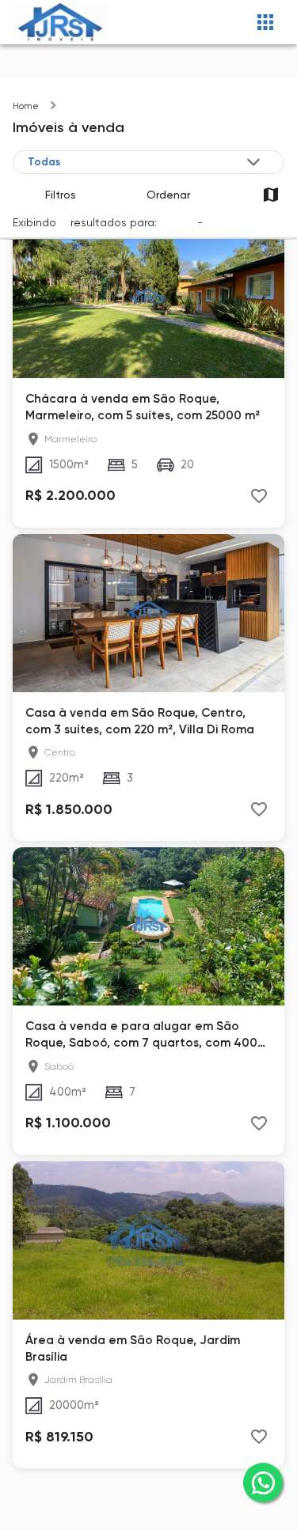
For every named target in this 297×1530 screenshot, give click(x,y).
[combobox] (145, 162)
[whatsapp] (263, 1482)
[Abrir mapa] (270, 194)
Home (26, 106)
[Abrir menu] (265, 22)
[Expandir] (253, 162)
